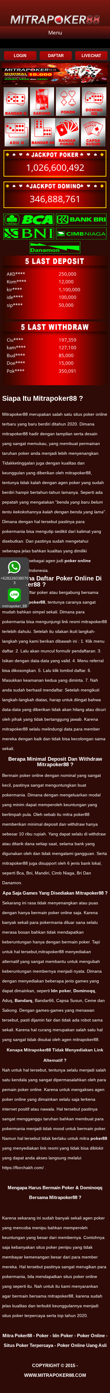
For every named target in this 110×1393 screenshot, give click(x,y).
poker (99, 1217)
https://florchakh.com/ (23, 1167)
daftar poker (36, 592)
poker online (77, 560)
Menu (55, 32)
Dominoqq (84, 990)
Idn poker (61, 990)
